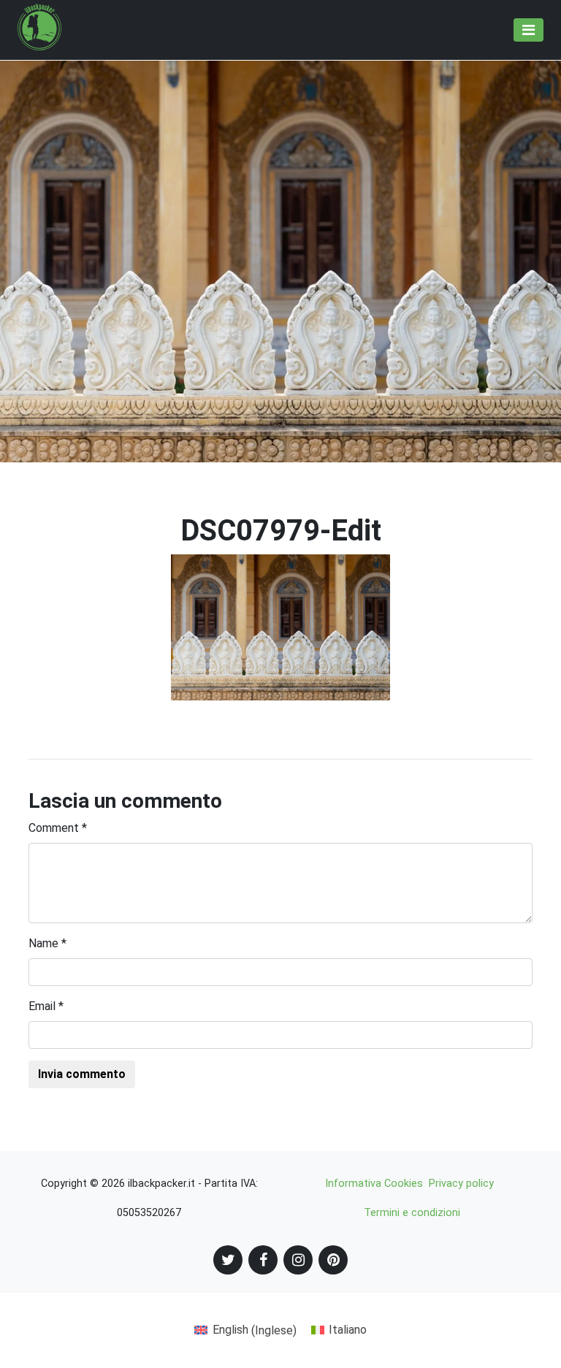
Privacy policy (461, 1183)
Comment (57, 828)
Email (46, 1006)
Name (47, 943)
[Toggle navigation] (528, 30)
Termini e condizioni (412, 1213)
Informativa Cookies (374, 1183)
